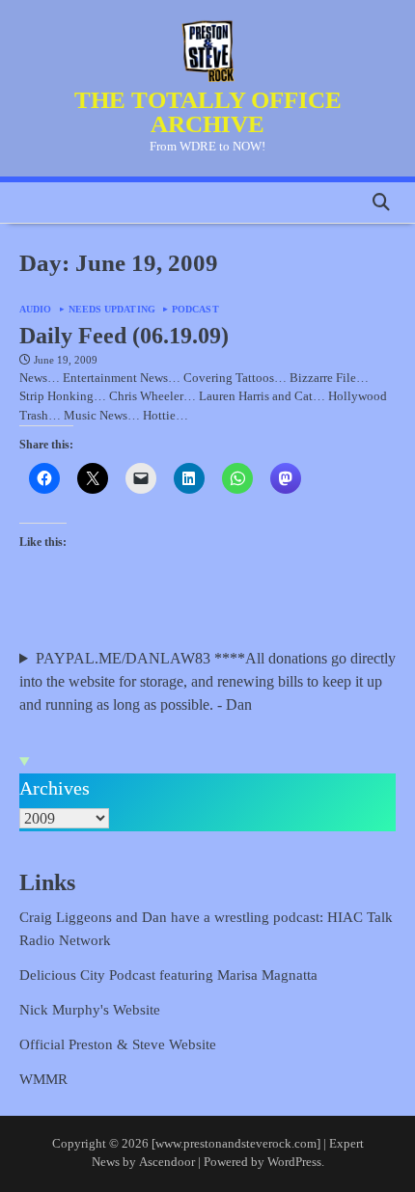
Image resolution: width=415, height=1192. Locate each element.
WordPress (294, 1162)
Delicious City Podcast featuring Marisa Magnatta (168, 975)
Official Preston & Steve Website (117, 1044)
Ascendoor (167, 1162)
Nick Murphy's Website (89, 1009)
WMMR (43, 1079)
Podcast (195, 309)
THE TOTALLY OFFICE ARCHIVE (208, 111)
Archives (54, 788)
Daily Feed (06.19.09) (124, 335)
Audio (35, 309)
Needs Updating (112, 309)
